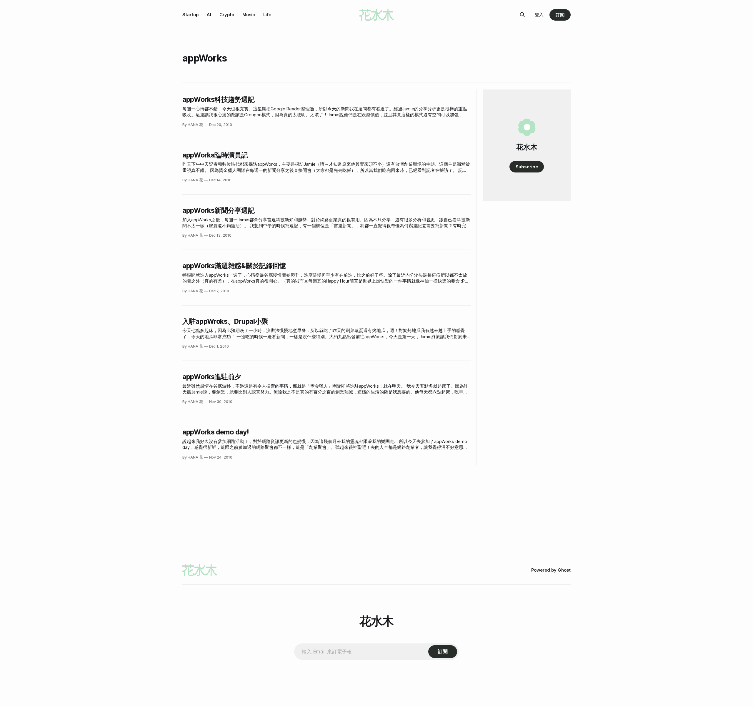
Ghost (564, 570)
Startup (190, 14)
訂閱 (560, 15)
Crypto (226, 14)
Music (248, 14)
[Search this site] (522, 14)
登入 (539, 14)
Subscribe (527, 167)
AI (209, 14)
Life (267, 14)
